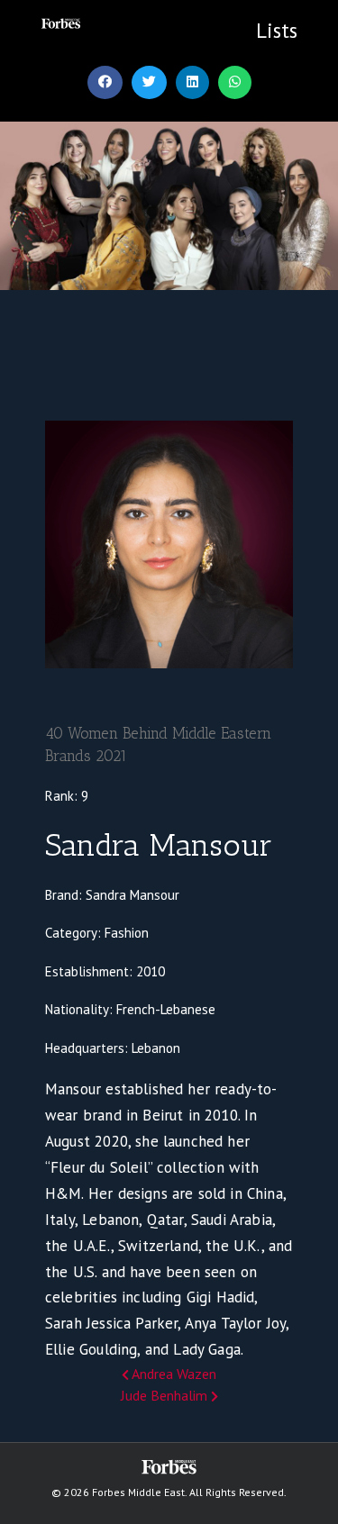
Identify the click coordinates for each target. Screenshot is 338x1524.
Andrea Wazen (172, 1374)
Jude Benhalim (166, 1395)
